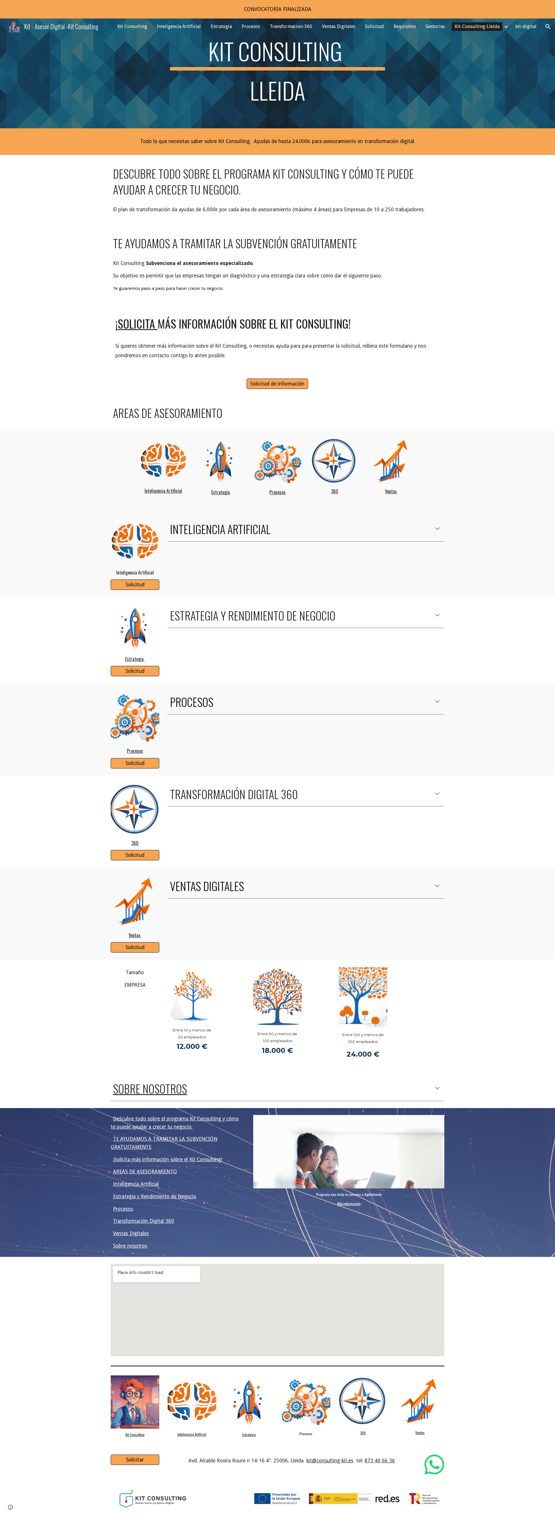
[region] (277, 9)
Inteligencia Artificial (136, 1184)
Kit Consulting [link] (132, 26)
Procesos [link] (251, 26)
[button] (548, 27)
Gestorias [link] (435, 26)
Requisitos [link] (405, 26)
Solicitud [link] (374, 26)
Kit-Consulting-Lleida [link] (477, 26)
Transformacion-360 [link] (291, 26)
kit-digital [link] (525, 26)
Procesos (123, 1209)
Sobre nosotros (130, 1246)
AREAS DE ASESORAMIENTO (145, 1172)
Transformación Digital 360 (143, 1221)
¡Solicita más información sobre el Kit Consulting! (167, 1159)
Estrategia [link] (221, 26)
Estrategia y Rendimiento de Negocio (154, 1196)
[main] (277, 73)
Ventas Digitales (131, 1233)
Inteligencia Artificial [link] (179, 26)
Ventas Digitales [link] (338, 26)
